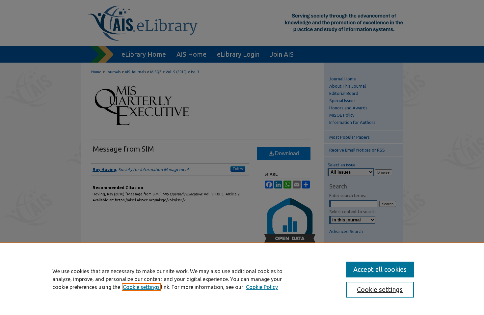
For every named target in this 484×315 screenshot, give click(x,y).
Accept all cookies (380, 269)
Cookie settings (141, 287)
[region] (242, 279)
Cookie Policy (262, 287)
